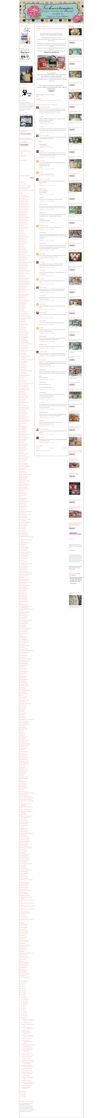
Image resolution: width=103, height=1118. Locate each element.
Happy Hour (22, 479)
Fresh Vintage (22, 433)
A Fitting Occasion (23, 204)
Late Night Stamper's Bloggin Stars (26, 536)
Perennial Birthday (23, 679)
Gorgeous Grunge (23, 463)
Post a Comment (39, 445)
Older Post (65, 448)
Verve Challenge (23, 933)
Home (52, 448)
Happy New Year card (24, 480)
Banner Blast (22, 241)
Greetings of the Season (24, 466)
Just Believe (22, 528)
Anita (40, 172)
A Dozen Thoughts (23, 203)
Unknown (41, 160)
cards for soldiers (23, 313)
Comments (24, 155)
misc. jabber (22, 591)
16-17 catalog (22, 183)
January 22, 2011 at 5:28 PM (46, 258)
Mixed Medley (23, 598)
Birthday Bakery (23, 263)
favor (21, 404)
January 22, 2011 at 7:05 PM (46, 292)
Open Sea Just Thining (24, 645)
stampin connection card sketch (26, 797)
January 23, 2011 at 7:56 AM (46, 379)
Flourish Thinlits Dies (24, 420)
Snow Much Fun (23, 784)
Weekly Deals (22, 949)
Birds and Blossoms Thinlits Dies (26, 262)
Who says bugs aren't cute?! (27, 1070)
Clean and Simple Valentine (27, 1048)
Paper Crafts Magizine (24, 660)
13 (66, 225)
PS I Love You (22, 708)
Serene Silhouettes (23, 762)
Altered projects (23, 214)
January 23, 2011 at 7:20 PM (46, 409)
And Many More (23, 219)
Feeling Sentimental (24, 408)
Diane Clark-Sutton (43, 429)
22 (66, 304)
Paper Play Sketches (24, 661)
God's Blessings (23, 458)
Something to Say (23, 791)
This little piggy (23, 892)
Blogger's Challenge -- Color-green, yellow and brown (27, 1072)
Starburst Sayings (23, 820)
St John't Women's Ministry (25, 796)
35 (66, 420)
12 (66, 212)
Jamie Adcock (42, 351)
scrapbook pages (23, 748)
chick (21, 326)
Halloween (22, 471)
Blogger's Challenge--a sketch (28, 1054)
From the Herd (22, 436)
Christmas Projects (23, 337)
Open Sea (22, 644)
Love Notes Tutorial (26, 1075)
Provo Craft (22, 706)
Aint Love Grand (23, 211)
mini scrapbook (23, 587)
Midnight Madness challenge (25, 582)
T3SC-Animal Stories (24, 857)
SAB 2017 (22, 735)
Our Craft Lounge (23, 649)
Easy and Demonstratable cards (26, 383)
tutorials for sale (23, 924)
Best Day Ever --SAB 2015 (25, 255)
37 (66, 437)
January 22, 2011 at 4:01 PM (46, 175)
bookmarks (22, 287)
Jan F (40, 117)
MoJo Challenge (23, 599)
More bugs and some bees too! (28, 1060)
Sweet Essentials (23, 850)
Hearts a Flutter (23, 487)
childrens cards (23, 327)
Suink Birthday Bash (24, 828)
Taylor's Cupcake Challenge (25, 863)
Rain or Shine (22, 717)
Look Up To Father (23, 547)
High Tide (22, 503)
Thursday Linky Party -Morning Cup (27, 903)
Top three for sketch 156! (27, 1053)
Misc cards (22, 590)
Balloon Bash (22, 238)
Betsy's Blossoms (23, 259)
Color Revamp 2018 (24, 342)
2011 (22, 995)
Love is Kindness (23, 555)
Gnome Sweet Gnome (24, 456)
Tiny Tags (22, 914)
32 (66, 392)
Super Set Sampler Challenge (25, 847)
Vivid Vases (22, 938)
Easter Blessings (23, 380)
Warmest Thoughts (23, 940)
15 (66, 243)
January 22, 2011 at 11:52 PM (47, 356)
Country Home (23, 351)
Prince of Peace (23, 705)
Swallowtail (22, 849)
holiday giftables (23, 506)
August (24, 1004)
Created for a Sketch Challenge (26, 359)
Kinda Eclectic (23, 533)
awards (21, 231)
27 (66, 344)
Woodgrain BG (23, 967)
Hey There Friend (23, 498)
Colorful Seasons (23, 345)
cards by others (23, 311)
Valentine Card (23, 927)
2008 (22, 1095)
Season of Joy (22, 753)
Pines (21, 695)
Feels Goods (22, 410)
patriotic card (22, 668)
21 (66, 295)
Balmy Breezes (23, 239)
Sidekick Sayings (23, 770)
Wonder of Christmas (24, 962)
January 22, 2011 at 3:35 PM (46, 113)
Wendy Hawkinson (42, 135)
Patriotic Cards (23, 669)
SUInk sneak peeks (23, 831)
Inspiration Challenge (24, 522)
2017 (22, 985)
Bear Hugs (22, 247)
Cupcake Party (23, 362)
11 (66, 204)
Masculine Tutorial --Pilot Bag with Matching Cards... (28, 1045)
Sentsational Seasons (24, 761)
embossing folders (23, 386)
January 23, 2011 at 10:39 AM (47, 389)
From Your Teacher (23, 437)
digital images (22, 373)
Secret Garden (22, 756)
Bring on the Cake (23, 295)
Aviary (21, 230)
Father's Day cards (23, 402)
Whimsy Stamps (23, 954)
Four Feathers (22, 429)
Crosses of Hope (23, 361)
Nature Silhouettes (23, 623)
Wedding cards (23, 946)
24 (66, 320)
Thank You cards (23, 878)
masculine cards (23, 575)
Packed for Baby (23, 655)
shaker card (22, 765)
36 (66, 429)
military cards (22, 583)
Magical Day (22, 569)
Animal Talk (22, 222)
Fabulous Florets (23, 397)
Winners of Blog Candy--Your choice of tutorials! (27, 1062)
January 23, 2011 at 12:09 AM (47, 366)
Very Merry (22, 935)
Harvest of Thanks (23, 484)
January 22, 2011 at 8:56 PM (46, 333)
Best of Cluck (22, 257)
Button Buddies (23, 303)
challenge (22, 321)
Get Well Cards (23, 445)
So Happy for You (23, 788)
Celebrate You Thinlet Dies (25, 318)
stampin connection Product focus (26, 806)
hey (20, 496)
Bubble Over (22, 297)
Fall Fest (21, 401)
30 (66, 369)
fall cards (21, 399)
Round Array (22, 727)
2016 (22, 986)
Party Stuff (22, 666)
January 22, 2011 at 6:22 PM (46, 275)
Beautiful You (22, 249)
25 (66, 327)
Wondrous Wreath (23, 965)
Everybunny (22, 394)
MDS (21, 577)
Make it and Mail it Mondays (25, 572)
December (25, 997)
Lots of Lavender (23, 549)
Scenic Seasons (23, 741)
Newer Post (38, 448)
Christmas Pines (23, 335)
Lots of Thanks (23, 550)
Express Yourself (23, 396)
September (25, 1003)
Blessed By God (23, 267)
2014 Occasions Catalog (24, 185)
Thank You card (23, 876)
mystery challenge (23, 621)
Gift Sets (21, 450)
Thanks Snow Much (24, 882)
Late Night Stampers (24, 542)
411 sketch (22, 198)
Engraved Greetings (23, 389)
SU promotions (23, 823)
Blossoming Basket (23, 284)
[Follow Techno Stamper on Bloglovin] (26, 134)
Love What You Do (23, 556)
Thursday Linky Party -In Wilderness (27, 900)
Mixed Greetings (23, 596)
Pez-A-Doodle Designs (24, 690)
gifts (21, 452)
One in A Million (23, 641)
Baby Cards (22, 235)
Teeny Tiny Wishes (23, 873)
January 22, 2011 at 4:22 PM (46, 201)
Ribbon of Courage (23, 721)
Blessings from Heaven (24, 270)
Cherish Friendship (23, 324)
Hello (21, 490)
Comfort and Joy (23, 348)
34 (66, 412)
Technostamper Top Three (25, 870)
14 (66, 232)
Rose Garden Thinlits (24, 724)
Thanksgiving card (23, 884)
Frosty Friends (22, 439)
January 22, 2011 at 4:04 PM (46, 194)
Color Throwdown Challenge (25, 343)
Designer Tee (22, 367)
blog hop (21, 275)
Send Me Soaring (23, 759)
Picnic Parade (22, 692)
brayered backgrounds (24, 294)
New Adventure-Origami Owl (25, 628)
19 (66, 278)
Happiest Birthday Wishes (25, 474)
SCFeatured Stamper (24, 744)
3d (20, 193)
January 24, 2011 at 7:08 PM (46, 434)
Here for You (22, 495)
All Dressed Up (23, 212)
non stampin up (23, 629)
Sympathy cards (23, 855)
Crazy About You (23, 355)
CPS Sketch (22, 353)
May (24, 1010)
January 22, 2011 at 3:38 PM (46, 132)
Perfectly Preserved (23, 685)
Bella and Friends (23, 251)
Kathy (40, 151)
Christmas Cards (23, 332)
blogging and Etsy (23, 279)
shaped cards (22, 767)
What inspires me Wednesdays (25, 953)
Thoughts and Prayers (24, 895)
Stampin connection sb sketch (25, 809)
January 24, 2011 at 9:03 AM (46, 425)
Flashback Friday (23, 416)
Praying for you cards (24, 700)
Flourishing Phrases (23, 421)
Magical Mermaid (23, 571)
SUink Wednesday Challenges (25, 833)
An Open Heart (23, 215)
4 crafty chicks (23, 195)
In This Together (23, 517)
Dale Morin (41, 295)
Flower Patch (22, 423)
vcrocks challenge (23, 932)
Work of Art (22, 969)
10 (66, 197)
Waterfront (22, 943)
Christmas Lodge (23, 334)
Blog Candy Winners (24, 273)
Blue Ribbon (22, 286)
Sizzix (21, 775)
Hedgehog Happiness (24, 488)
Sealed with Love (23, 751)
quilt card (22, 716)
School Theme (22, 746)
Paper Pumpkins (23, 663)
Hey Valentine (22, 500)
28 (66, 351)
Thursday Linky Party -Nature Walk (26, 906)
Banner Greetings (23, 243)
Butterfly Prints (23, 302)
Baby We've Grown (23, 236)
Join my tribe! (22, 527)
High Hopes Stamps (23, 501)
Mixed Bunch (22, 593)
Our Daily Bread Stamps (24, 652)
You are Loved (23, 972)
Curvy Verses (22, 364)
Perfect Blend (22, 681)
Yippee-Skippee (23, 970)
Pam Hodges (41, 287)
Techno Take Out (23, 868)
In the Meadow (23, 516)
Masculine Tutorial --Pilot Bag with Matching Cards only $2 (50, 29)
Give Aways (22, 455)
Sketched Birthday (23, 778)
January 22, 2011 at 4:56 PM (46, 240)
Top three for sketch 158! (27, 1022)
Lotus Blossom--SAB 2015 (25, 552)
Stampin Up (22, 814)
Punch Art (22, 709)
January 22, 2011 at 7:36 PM (46, 317)
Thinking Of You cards (24, 890)
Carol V (40, 262)
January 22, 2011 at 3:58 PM (46, 157)
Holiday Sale (22, 508)
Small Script (22, 781)
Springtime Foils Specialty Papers (26, 793)
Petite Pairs (22, 687)
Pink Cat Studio (23, 697)
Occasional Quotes (23, 633)
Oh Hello (21, 636)
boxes (21, 292)
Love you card (22, 558)
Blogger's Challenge (24, 278)
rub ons (21, 730)
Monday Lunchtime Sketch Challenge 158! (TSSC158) (28, 1036)
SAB (21, 732)
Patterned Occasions (24, 671)
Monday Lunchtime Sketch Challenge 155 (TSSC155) (27, 1083)
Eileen (40, 278)
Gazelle (21, 442)
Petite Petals (22, 689)
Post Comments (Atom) (45, 450)
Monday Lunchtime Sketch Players (26, 609)
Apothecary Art (23, 228)
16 (66, 253)
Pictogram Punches (23, 693)
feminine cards (23, 412)
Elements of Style (23, 385)
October (24, 1001)
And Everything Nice (24, 217)
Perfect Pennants (23, 684)
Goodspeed (22, 461)
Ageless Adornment (23, 207)
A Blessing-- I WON (23, 200)
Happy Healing (23, 477)
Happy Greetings (23, 476)
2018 (22, 983)
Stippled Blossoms (23, 822)
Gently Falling (23, 444)
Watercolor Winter (23, 941)
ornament (22, 647)
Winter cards (22, 959)
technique (22, 867)
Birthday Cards (23, 265)
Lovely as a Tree (23, 561)
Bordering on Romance (24, 289)
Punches (21, 711)
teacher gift (22, 865)
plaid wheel (22, 698)
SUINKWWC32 (23, 835)
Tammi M (41, 270)
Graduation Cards (23, 464)
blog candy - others (23, 271)
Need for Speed (23, 626)
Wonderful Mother (23, 964)
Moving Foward (23, 617)
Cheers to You (22, 323)
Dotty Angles (22, 376)
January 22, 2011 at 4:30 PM (46, 222)
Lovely (21, 560)
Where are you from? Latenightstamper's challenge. (26, 1032)
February (24, 1015)
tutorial (21, 922)
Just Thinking (22, 531)
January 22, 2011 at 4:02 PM (46, 185)
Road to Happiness (23, 722)
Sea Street (22, 749)
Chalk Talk (22, 319)
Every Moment (23, 393)
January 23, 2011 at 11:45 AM (47, 399)
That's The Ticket (23, 885)
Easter (21, 378)
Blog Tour (22, 276)
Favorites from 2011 (24, 405)
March (24, 1014)
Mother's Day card (23, 615)
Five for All (22, 415)
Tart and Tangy (23, 862)
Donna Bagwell (42, 204)
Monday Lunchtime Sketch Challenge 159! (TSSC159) (28, 1019)
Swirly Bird (22, 852)
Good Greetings (23, 460)
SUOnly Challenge (23, 846)
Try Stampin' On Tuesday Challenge (27, 919)
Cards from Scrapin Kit (24, 315)
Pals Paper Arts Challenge (25, 658)
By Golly (21, 305)
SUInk (21, 827)
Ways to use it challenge (24, 945)
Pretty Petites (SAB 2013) (25, 703)
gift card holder (23, 448)
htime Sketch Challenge (24, 514)
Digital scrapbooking (24, 375)
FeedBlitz (26, 146)
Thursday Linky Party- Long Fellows (27, 909)
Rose (40, 327)
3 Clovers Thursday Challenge (26, 190)
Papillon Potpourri (23, 665)
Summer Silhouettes (24, 839)
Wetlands (21, 951)
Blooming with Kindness (24, 283)
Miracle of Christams (24, 588)
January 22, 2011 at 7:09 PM (46, 300)
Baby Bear (22, 233)
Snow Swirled (22, 786)
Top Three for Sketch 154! (27, 1085)
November (25, 999)
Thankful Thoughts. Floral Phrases (26, 879)
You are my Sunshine (24, 973)
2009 (22, 1093)
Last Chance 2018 (23, 535)
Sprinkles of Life (23, 794)
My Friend (22, 618)
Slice (21, 780)
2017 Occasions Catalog (24, 187)
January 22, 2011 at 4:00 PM (46, 169)
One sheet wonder (23, 642)
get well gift (22, 447)
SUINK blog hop (23, 830)
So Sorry (21, 789)
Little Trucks (22, 545)
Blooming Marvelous (24, 281)
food (21, 424)
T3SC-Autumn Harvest (24, 858)
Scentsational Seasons (24, 743)
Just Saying (22, 530)
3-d (20, 192)
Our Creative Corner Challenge (26, 650)
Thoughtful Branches (24, 893)
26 (66, 336)
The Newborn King (23, 887)
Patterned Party (23, 673)
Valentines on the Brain (26, 1080)
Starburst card (22, 819)
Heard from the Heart (24, 485)
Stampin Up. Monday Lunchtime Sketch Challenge (26, 816)
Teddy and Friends (23, 871)
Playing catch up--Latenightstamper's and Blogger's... (27, 1041)
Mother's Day (22, 613)
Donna (40, 437)
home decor (22, 509)
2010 (22, 1091)
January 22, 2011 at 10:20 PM (47, 341)
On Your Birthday (23, 639)
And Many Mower (23, 220)
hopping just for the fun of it (25, 511)
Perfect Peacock (23, 682)
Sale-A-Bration (23, 736)
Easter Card (22, 381)
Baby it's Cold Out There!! (27, 1056)
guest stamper (22, 468)
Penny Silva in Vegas (43, 179)
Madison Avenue (23, 567)
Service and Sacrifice (24, 764)
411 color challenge (24, 196)
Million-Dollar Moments (24, 585)
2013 (22, 992)
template (21, 874)
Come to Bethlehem (24, 347)
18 (66, 270)
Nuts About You (23, 631)
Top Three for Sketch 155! (27, 1068)
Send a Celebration (23, 757)
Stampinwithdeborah (43, 107)
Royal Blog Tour (23, 729)
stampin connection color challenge (27, 800)
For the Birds (22, 428)
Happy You (22, 482)
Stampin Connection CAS (25, 799)
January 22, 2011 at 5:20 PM (46, 250)
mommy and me (23, 601)
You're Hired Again (23, 977)
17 (66, 262)
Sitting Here (22, 773)
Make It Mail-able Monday (25, 574)
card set (21, 308)
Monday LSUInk (23, 604)
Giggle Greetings (23, 453)
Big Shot (21, 260)
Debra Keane (41, 312)
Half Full (21, 469)
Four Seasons (22, 431)
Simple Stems (22, 772)
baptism (21, 244)
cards (21, 310)
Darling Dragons (23, 366)
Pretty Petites (22, 701)
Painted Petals (22, 657)
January (24, 1017)
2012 (22, 994)
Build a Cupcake (23, 299)
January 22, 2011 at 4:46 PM (46, 229)
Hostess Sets (22, 512)
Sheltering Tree (23, 768)
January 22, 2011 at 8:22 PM (46, 324)
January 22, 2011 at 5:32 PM (46, 267)
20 (66, 287)
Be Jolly (21, 246)
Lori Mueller (41, 360)
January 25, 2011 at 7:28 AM (46, 442)
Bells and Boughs (23, 252)
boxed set (22, 291)
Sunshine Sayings (23, 842)
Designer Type (22, 369)
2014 (22, 990)
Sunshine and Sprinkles (24, 841)
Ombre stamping (23, 637)
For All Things (23, 426)
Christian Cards (23, 331)
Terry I (40, 402)
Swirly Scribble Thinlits (24, 854)
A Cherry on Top (23, 201)
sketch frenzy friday (23, 776)
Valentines (22, 929)
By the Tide (22, 307)
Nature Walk (22, 625)
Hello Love (22, 492)
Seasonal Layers (23, 754)
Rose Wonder (22, 725)
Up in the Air (22, 925)
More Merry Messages (24, 612)
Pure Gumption (23, 713)
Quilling (21, 714)
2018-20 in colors (23, 188)
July (23, 1006)
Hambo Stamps (23, 472)
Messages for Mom (23, 580)
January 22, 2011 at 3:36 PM (46, 123)
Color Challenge (23, 340)
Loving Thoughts (23, 566)
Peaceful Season (23, 676)
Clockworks (22, 339)
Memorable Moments (24, 579)
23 (66, 312)
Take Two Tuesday (23, 860)
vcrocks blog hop (23, 930)
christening (22, 329)
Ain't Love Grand (23, 209)
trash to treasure (23, 918)
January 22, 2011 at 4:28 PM (46, 209)
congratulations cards (24, 350)
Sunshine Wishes (23, 844)
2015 (22, 988)
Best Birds (22, 254)
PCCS (21, 674)
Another (21, 225)
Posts (23, 153)
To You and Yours (23, 916)
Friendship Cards (23, 434)
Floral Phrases (22, 418)
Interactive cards (23, 523)
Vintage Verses (23, 937)
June (24, 1008)
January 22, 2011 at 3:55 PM (46, 147)
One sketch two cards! (26, 1058)
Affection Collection (24, 206)
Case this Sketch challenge (25, 316)
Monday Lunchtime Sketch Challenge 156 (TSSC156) (27, 1066)
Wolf (21, 961)
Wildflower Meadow (24, 957)
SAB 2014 (22, 733)
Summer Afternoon (23, 836)
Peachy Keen (22, 677)
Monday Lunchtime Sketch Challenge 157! (27, 1050)
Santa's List (22, 738)
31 (66, 382)
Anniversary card (23, 223)
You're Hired (22, 975)
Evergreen (22, 391)
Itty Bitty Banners (23, 525)
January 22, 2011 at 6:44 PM (46, 284)
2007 (22, 1096)
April (24, 1012)
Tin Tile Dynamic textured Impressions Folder (25, 912)
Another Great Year (23, 227)
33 (66, 402)
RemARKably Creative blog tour (26, 719)
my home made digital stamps (25, 620)
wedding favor (22, 948)
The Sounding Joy (23, 889)
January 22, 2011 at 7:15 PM (46, 309)
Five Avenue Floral (23, 413)
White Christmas (23, 956)
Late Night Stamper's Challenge (26, 539)
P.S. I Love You (23, 653)
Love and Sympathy (24, 553)
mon (21, 603)
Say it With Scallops (24, 740)
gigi (40, 126)
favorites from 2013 (23, 407)
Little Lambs (22, 544)
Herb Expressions (23, 493)
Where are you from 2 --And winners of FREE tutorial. (27, 1028)
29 (66, 360)
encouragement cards (24, 388)
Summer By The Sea (24, 838)
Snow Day (22, 783)
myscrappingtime (42, 225)
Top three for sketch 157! (27, 1038)
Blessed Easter (22, 268)
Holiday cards (22, 504)
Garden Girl (22, 440)
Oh (20, 634)
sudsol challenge (23, 825)
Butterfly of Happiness (24, 300)
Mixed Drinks (22, 595)
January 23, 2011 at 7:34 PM (46, 417)
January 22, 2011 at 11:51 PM (47, 348)
